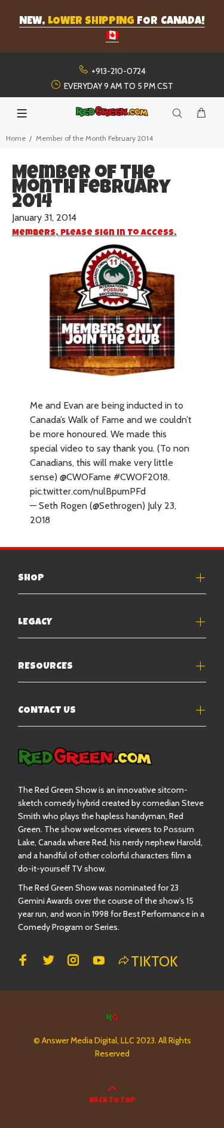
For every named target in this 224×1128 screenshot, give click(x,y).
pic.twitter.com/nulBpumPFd (88, 491)
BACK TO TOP (112, 1101)
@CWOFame (85, 477)
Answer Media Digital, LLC (88, 1040)
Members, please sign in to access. (94, 233)
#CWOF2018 (140, 477)
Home (16, 138)
